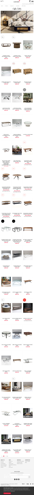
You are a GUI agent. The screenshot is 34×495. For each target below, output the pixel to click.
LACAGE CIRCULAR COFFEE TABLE (6, 266)
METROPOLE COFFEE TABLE (28, 292)
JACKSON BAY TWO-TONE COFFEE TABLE (17, 214)
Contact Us (10, 461)
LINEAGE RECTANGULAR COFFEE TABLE (28, 266)
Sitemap (2, 467)
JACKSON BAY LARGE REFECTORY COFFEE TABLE (28, 161)
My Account (11, 467)
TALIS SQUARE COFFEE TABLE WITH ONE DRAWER (17, 450)
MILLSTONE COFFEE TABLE (6, 319)
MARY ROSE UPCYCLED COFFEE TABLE (6, 292)
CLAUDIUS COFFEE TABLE (28, 134)
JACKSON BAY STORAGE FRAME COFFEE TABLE (28, 187)
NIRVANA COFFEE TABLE (27, 318)
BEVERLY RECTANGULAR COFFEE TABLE (6, 82)
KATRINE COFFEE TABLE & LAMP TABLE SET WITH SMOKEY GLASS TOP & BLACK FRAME (17, 241)
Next (7, 456)
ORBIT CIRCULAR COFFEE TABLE (17, 345)
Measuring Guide (19, 462)
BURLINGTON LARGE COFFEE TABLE (17, 82)
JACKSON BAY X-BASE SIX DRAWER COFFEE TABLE (28, 214)
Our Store (2, 461)
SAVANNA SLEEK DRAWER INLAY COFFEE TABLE (17, 398)
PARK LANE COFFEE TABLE (6, 371)
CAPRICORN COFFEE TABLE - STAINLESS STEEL (17, 108)
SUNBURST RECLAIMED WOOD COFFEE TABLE (28, 424)
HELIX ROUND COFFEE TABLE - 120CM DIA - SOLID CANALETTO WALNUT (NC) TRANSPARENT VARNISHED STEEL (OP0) (6, 162)
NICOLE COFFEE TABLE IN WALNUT (17, 319)
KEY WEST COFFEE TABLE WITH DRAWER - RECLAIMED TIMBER (28, 240)
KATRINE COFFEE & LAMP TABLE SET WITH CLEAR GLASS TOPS (6, 240)
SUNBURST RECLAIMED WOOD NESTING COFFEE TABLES (6, 450)
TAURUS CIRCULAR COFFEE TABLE (27, 450)
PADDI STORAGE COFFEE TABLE (27, 345)
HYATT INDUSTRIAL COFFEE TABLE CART (17, 161)
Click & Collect (11, 463)
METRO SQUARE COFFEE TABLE (17, 292)
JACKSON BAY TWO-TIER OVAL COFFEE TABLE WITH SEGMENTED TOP (6, 214)
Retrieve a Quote (19, 463)
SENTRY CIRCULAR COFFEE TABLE (28, 398)
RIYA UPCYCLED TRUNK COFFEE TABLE (6, 398)
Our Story (2, 462)
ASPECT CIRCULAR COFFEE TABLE (28, 56)
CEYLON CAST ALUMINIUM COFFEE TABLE (6, 135)
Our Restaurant (3, 463)
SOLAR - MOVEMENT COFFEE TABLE (6, 424)
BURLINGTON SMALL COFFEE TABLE (28, 82)
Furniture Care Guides (20, 461)
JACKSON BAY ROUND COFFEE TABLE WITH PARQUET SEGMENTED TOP (17, 188)
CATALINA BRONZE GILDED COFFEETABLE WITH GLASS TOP (28, 109)
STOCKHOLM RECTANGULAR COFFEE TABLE (17, 424)
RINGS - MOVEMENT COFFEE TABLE (27, 371)
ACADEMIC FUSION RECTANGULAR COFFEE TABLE (6, 56)
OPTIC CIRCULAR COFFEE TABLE (6, 345)
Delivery (10, 462)
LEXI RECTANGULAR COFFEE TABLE (17, 266)
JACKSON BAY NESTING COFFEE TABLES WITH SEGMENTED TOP (6, 188)
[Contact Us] (31, 1)
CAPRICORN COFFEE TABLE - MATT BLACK (6, 108)
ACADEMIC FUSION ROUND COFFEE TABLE (17, 56)
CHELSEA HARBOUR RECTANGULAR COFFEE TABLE (17, 135)
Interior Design (27, 461)
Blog (26, 462)
